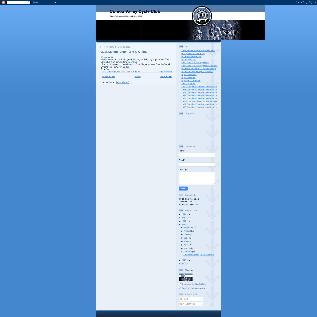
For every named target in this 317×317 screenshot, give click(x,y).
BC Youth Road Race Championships (198, 68)
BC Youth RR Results (191, 56)
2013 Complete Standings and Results (199, 107)
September (189, 227)
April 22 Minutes (189, 74)
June (186, 238)
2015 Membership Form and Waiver (198, 50)
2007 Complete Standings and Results (199, 89)
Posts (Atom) (122, 82)
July (186, 234)
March (187, 248)
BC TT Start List (188, 60)
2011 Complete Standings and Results (199, 101)
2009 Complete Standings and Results (199, 95)
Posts (185, 299)
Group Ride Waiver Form (193, 53)
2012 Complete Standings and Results (199, 104)
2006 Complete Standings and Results (199, 86)
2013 (184, 218)
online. (134, 62)
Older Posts (166, 76)
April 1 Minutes (188, 77)
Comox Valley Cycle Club (135, 11)
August (187, 231)
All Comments (188, 304)
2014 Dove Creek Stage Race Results (199, 65)
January (188, 252)
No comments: (167, 71)
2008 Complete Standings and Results (199, 92)
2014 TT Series (188, 83)
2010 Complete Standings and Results (199, 98)
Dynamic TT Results (190, 80)
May (186, 241)
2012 (184, 221)
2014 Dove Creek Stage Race (195, 63)
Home (138, 76)
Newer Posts (108, 76)
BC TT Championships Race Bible (197, 71)
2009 (184, 264)
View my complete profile (193, 288)
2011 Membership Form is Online (124, 51)
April (186, 245)
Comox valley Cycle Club (194, 284)
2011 (184, 225)
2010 (184, 260)
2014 (184, 214)
